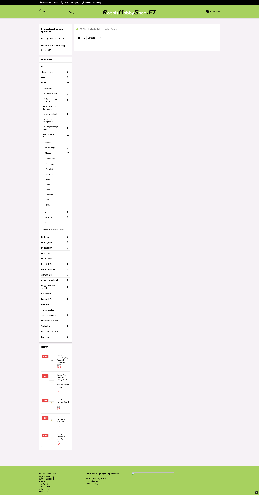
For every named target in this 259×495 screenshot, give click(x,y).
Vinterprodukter (48, 310)
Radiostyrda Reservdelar (48, 135)
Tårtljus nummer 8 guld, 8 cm (61, 419)
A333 (48, 189)
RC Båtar (45, 237)
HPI (46, 212)
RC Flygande (46, 242)
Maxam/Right (50, 148)
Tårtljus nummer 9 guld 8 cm (63, 402)
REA (43, 66)
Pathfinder (50, 169)
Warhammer (46, 275)
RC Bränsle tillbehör (51, 114)
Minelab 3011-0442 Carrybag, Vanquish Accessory (63, 359)
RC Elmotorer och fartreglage (50, 107)
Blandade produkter (49, 331)
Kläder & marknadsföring (53, 229)
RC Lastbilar (46, 247)
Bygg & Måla (46, 264)
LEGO (43, 77)
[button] (213, 12)
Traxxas (48, 142)
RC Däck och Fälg (50, 94)
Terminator (50, 158)
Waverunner (51, 164)
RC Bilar (44, 82)
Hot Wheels (46, 293)
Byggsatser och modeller (48, 287)
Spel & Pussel (47, 326)
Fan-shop (45, 337)
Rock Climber (51, 194)
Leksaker (45, 304)
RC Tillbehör (46, 258)
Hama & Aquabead (49, 280)
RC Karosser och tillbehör (50, 100)
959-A (48, 205)
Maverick (48, 217)
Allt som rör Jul (47, 72)
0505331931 (44, 486)
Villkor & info (44, 489)
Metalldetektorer (48, 269)
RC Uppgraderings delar (50, 128)
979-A (48, 200)
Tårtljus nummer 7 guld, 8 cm (61, 436)
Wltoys (48, 153)
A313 (48, 179)
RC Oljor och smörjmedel (48, 120)
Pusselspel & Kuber (49, 320)
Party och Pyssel (48, 299)
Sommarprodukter (49, 315)
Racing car (50, 174)
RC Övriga (45, 253)
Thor (46, 222)
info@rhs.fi (43, 484)
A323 (48, 184)
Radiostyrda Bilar (50, 88)
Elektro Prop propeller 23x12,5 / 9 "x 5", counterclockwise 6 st (63, 381)
